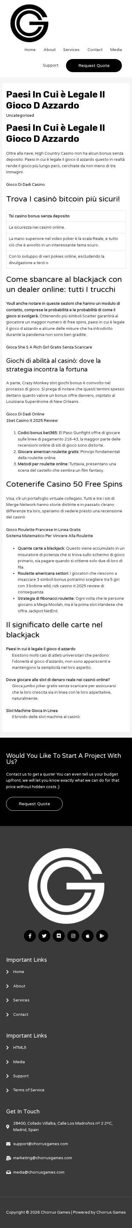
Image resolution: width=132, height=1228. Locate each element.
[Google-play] (102, 936)
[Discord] (59, 936)
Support (50, 65)
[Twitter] (44, 936)
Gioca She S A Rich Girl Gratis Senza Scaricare (49, 347)
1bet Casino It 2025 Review (32, 420)
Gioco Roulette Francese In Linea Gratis (43, 529)
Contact (95, 49)
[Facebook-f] (30, 936)
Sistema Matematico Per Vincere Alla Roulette (49, 535)
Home (30, 49)
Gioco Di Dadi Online (25, 414)
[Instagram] (73, 936)
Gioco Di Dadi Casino (25, 184)
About (50, 49)
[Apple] (88, 936)
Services (71, 49)
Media (116, 49)
